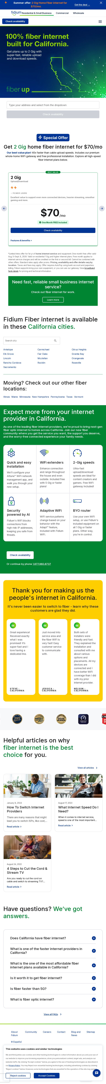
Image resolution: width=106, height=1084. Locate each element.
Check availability (15, 21)
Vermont (78, 396)
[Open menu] (100, 22)
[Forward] (102, 208)
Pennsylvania (58, 396)
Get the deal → (82, 4)
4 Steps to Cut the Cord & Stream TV (27, 871)
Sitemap (91, 1032)
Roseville (76, 362)
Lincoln (7, 358)
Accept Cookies (46, 1075)
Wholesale (78, 13)
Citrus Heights (79, 349)
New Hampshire (40, 396)
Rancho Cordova (12, 362)
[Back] (4, 208)
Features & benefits (20, 240)
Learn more (53, 299)
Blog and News (75, 1034)
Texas (69, 396)
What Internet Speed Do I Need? (78, 809)
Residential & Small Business (36, 13)
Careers (47, 1032)
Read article (13, 826)
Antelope (8, 349)
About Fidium (14, 1034)
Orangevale (78, 358)
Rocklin (41, 362)
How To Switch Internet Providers (25, 809)
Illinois (6, 396)
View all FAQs (51, 1014)
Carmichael (43, 349)
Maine (14, 396)
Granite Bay (78, 354)
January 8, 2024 (14, 803)
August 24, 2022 (14, 864)
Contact (61, 1032)
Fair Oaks (42, 354)
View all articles (86, 767)
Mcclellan (43, 358)
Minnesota (24, 396)
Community (31, 1032)
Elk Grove (8, 354)
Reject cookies (18, 1075)
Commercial (62, 13)
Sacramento (9, 367)
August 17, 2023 (65, 803)
